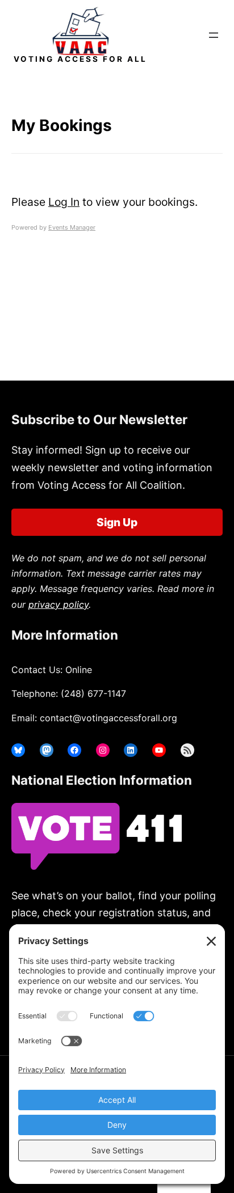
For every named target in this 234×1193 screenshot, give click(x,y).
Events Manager (71, 227)
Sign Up (117, 522)
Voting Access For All (80, 59)
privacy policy (58, 604)
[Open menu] (213, 35)
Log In (64, 202)
